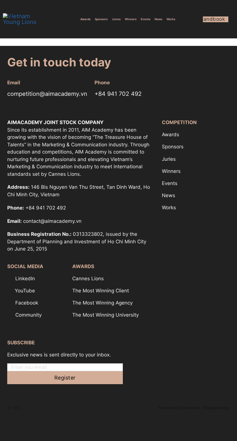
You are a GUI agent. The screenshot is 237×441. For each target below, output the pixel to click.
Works (170, 19)
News (158, 19)
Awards (85, 19)
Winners (130, 19)
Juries (116, 19)
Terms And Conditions (178, 408)
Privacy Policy (216, 408)
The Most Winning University (105, 315)
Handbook (214, 19)
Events (145, 19)
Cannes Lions (88, 278)
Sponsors (101, 19)
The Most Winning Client (100, 291)
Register (65, 378)
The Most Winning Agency (102, 303)
